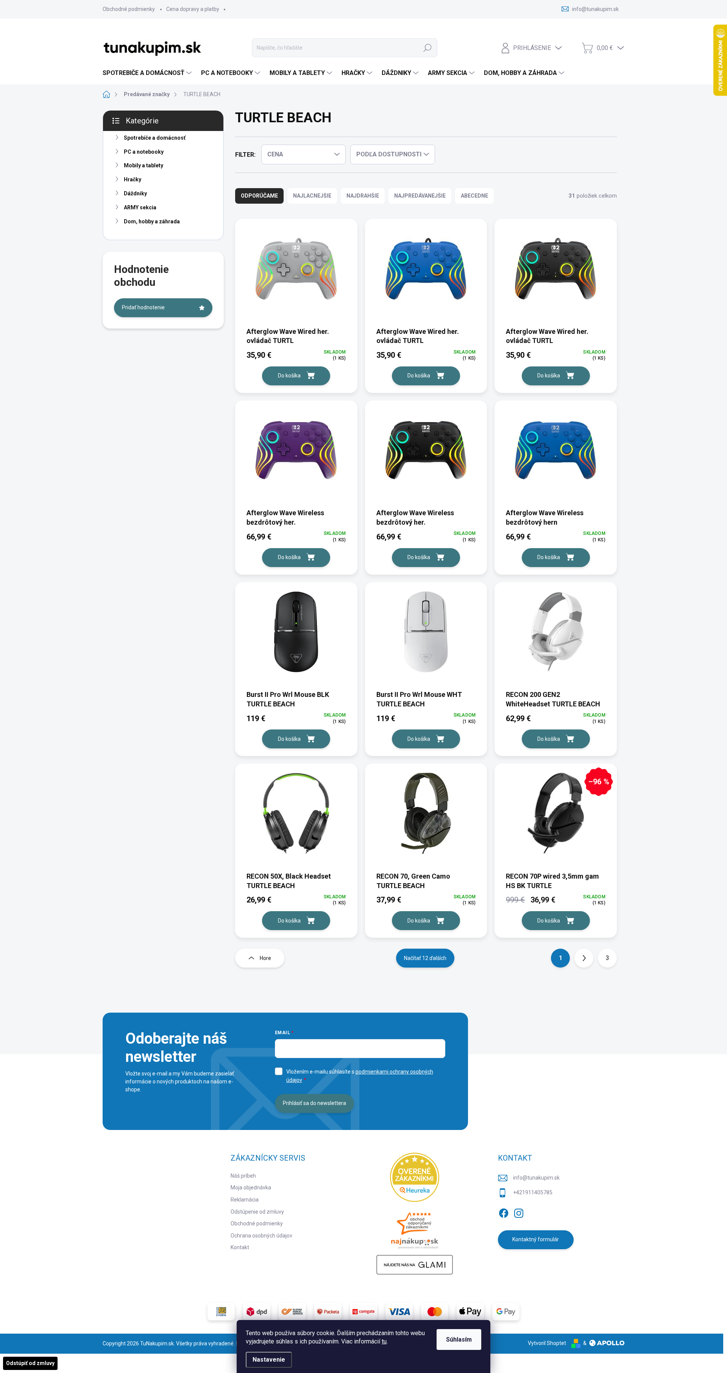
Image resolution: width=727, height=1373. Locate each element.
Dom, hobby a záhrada (152, 221)
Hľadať (427, 48)
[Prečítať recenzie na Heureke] (414, 1177)
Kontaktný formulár (535, 1239)
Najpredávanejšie (420, 196)
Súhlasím (459, 1339)
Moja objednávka (251, 1187)
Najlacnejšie (312, 196)
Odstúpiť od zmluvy (30, 1363)
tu (384, 1341)
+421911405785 (532, 1192)
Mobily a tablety (143, 165)
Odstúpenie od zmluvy (257, 1212)
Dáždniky (135, 193)
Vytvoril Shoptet (547, 1343)
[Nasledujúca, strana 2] (583, 958)
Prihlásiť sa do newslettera (314, 1103)
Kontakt (240, 1247)
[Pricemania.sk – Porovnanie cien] (414, 1228)
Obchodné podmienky (129, 9)
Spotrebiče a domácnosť (155, 138)
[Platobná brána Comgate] (363, 1311)
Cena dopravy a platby (192, 9)
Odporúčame (259, 196)
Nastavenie (269, 1359)
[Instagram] (518, 1211)
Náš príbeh (243, 1176)
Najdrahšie (362, 196)
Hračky (132, 179)
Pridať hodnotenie (143, 307)
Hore (265, 958)
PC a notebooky (144, 152)
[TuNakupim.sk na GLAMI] (414, 1265)
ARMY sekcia (140, 207)
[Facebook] (503, 1211)
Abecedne (474, 196)
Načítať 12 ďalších (425, 958)
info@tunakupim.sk (536, 1178)
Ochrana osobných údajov (261, 1236)
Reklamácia (245, 1200)
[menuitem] (148, 73)
